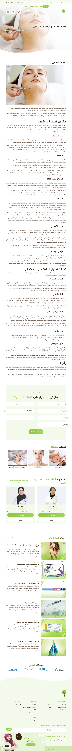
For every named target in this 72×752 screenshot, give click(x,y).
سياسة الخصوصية (46, 710)
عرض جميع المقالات (13, 538)
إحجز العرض (31, 745)
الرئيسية (64, 704)
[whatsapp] (47, 2)
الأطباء (49, 707)
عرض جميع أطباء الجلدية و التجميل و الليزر (18, 481)
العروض (34, 717)
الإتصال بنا (18, 704)
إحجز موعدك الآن (36, 432)
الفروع (34, 720)
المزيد (51, 520)
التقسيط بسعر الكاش (61, 707)
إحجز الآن (52, 515)
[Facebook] (64, 2)
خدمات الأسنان (32, 704)
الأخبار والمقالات (62, 710)
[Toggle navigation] (8, 12)
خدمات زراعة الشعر (31, 715)
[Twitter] (61, 2)
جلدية (38, 639)
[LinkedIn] (51, 2)
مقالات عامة (36, 543)
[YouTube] (54, 2)
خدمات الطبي (32, 712)
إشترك (9, 729)
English (19, 12)
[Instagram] (58, 2)
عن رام (49, 704)
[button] (3, 742)
